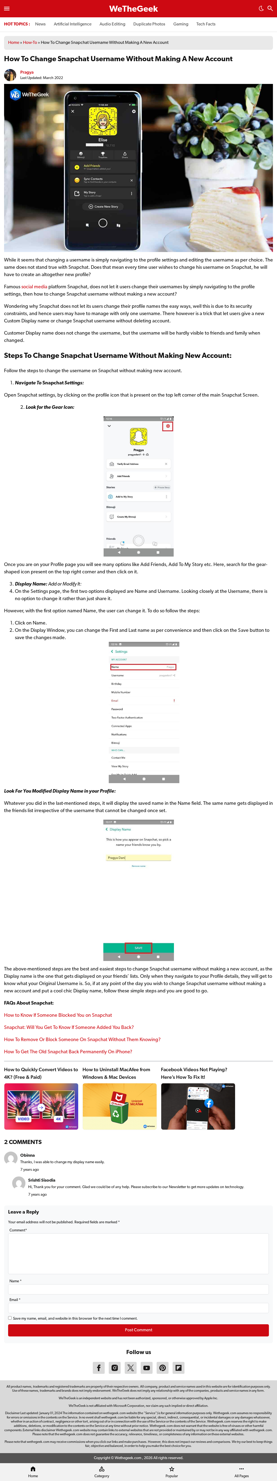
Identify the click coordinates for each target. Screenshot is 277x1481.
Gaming (180, 24)
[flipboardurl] (178, 1372)
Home (13, 43)
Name (15, 1281)
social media (34, 287)
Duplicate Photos (149, 24)
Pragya (27, 72)
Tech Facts (206, 24)
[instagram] (115, 1372)
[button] (261, 10)
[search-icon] (270, 9)
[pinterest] (163, 1372)
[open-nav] (6, 9)
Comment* (18, 1230)
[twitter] (131, 1372)
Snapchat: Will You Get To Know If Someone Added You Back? (69, 1027)
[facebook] (99, 1372)
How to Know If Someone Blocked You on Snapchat (58, 1015)
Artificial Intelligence (72, 24)
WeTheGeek (133, 9)
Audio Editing (112, 24)
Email (15, 1300)
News (40, 24)
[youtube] (147, 1372)
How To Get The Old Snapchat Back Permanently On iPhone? (68, 1052)
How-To (30, 43)
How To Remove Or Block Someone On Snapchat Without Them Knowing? (82, 1040)
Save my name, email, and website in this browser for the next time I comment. (75, 1319)
